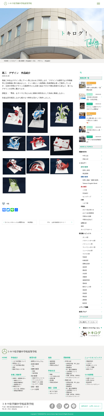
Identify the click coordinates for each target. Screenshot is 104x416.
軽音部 (85, 303)
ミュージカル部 (88, 250)
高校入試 (85, 159)
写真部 (85, 257)
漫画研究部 (86, 280)
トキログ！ (83, 163)
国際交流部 (86, 263)
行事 (82, 200)
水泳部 (85, 273)
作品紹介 (85, 193)
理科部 (85, 283)
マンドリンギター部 (89, 247)
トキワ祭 (85, 203)
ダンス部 (85, 237)
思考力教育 (84, 167)
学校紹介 (14, 358)
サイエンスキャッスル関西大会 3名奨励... (19, 222)
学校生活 (51, 371)
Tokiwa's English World (90, 183)
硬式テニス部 (87, 287)
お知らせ (84, 223)
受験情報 (66, 358)
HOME (4, 358)
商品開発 (85, 173)
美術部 (85, 290)
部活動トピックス (85, 233)
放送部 (85, 267)
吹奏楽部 (85, 260)
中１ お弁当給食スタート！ (56, 222)
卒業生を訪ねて (88, 219)
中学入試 (85, 156)
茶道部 (85, 293)
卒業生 (83, 206)
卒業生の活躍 (87, 216)
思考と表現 (86, 170)
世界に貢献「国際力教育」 (91, 180)
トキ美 (85, 190)
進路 (82, 226)
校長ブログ (83, 312)
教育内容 (33, 358)
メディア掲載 (83, 307)
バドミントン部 (88, 244)
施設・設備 (52, 388)
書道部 (85, 270)
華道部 (85, 296)
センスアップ (87, 196)
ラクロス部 (86, 254)
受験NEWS (83, 152)
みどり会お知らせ (88, 209)
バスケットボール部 (89, 240)
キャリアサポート (86, 229)
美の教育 (84, 187)
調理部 (85, 300)
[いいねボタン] (3, 203)
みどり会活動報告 (88, 213)
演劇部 (85, 277)
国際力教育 (84, 177)
